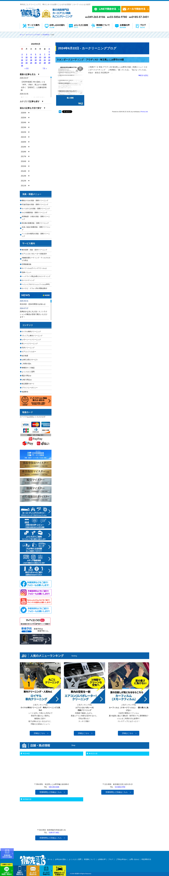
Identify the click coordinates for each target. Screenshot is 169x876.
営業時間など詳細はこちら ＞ (52, 792)
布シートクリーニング (31, 343)
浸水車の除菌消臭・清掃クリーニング (35, 223)
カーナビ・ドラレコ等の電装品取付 (34, 288)
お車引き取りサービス (31, 360)
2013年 (23, 176)
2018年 (23, 152)
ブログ (110, 859)
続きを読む (144, 75)
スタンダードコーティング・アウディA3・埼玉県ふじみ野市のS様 (90, 59)
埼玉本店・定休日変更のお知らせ (33, 304)
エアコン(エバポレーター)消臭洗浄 (34, 254)
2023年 (23, 127)
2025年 (23, 118)
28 (45, 63)
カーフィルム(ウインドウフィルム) (34, 268)
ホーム (50, 859)
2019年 (23, 147)
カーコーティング (28, 280)
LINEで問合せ (27, 380)
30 (22, 66)
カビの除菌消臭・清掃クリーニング (35, 212)
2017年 (23, 156)
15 (49, 57)
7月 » (45, 68)
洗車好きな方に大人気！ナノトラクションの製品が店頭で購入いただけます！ (33, 314)
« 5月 (27, 68)
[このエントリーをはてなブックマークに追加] (60, 112)
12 (36, 57)
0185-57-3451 (54, 833)
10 (26, 57)
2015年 (23, 166)
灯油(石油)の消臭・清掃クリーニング (35, 204)
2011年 (23, 186)
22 (49, 60)
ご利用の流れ (26, 364)
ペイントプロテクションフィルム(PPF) (36, 284)
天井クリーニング (31, 348)
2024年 (23, 123)
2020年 (23, 142)
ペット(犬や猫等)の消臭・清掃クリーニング (36, 235)
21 (45, 60)
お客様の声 (102, 859)
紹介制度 (25, 356)
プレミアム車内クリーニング (32, 336)
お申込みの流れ (60, 859)
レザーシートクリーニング (31, 340)
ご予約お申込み (121, 859)
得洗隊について (89, 859)
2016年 (23, 161)
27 (40, 63)
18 (31, 60)
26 (36, 63)
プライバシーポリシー (30, 388)
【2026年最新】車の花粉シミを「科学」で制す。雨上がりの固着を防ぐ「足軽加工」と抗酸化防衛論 (34, 86)
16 (22, 60)
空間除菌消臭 (26, 264)
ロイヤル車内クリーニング (31, 331)
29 (49, 63)
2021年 (23, 137)
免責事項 (25, 392)
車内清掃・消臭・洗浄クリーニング (34, 250)
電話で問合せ (27, 376)
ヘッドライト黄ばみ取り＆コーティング (36, 276)
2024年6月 (46, 34)
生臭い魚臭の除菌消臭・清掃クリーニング (36, 228)
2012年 (23, 181)
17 (26, 60)
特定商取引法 (146, 859)
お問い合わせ (134, 859)
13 (40, 57)
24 (26, 63)
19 (36, 60)
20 (40, 60)
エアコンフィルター (31, 352)
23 (22, 63)
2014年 (23, 171)
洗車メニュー (26, 272)
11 (31, 57)
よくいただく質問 (28, 372)
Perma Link (144, 111)
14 (45, 57)
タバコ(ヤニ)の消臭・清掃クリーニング (36, 208)
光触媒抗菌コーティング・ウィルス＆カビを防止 (36, 259)
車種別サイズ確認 (28, 368)
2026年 (23, 113)
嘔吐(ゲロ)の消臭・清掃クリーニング (35, 200)
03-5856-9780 (120, 787)
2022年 (23, 132)
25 (31, 63)
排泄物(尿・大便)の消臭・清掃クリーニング (36, 218)
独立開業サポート (28, 384)
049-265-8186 (54, 787)
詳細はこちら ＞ (41, 733)
